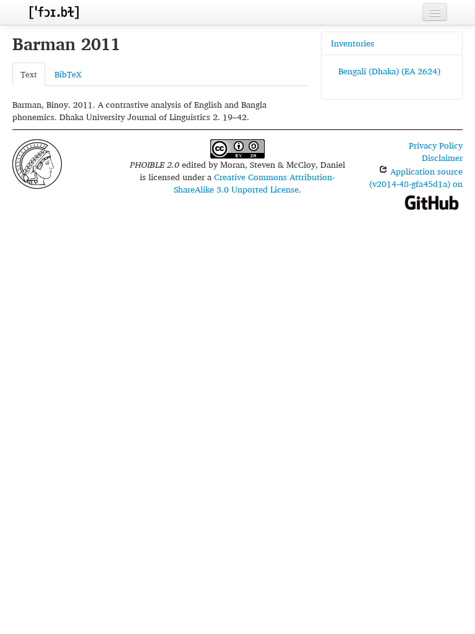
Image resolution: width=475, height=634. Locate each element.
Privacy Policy (436, 145)
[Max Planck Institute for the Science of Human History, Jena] (37, 162)
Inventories (352, 43)
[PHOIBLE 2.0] (54, 12)
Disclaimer (442, 157)
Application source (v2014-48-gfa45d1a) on (416, 177)
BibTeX (68, 74)
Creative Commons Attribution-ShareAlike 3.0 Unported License (254, 183)
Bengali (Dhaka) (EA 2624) (389, 71)
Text (28, 74)
